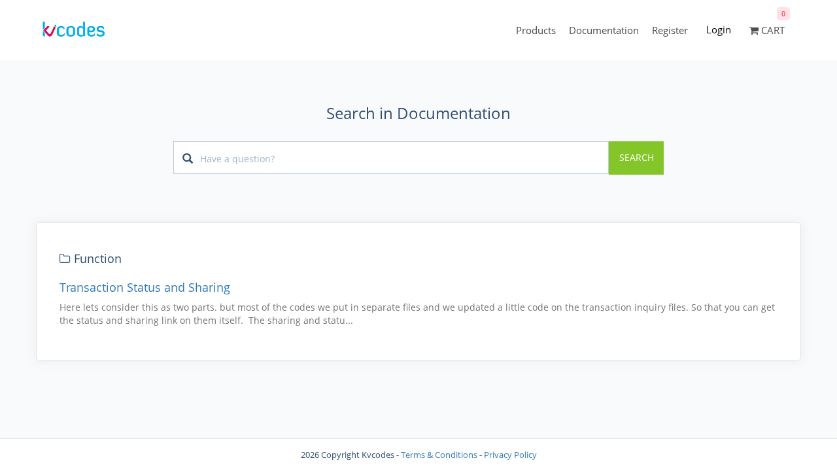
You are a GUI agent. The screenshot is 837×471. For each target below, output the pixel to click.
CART (772, 30)
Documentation (604, 30)
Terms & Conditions (439, 455)
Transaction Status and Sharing (145, 287)
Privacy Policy (510, 455)
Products (536, 30)
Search (636, 158)
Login (718, 29)
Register (670, 30)
